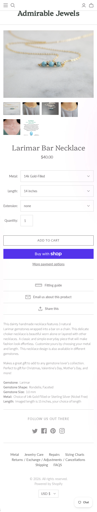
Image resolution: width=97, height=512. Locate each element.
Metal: (13, 176)
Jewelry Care (34, 454)
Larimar (8, 329)
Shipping (41, 465)
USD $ (45, 494)
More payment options (48, 264)
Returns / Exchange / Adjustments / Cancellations (48, 460)
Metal (14, 454)
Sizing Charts (74, 454)
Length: (13, 191)
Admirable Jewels (48, 13)
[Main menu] (5, 5)
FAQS (57, 465)
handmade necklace (32, 324)
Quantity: (11, 220)
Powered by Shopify (48, 484)
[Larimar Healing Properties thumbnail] (31, 127)
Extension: (10, 206)
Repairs (54, 454)
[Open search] (13, 5)
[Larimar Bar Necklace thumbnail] (11, 108)
